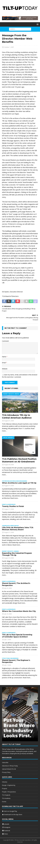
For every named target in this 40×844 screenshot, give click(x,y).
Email (4, 363)
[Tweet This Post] (8, 301)
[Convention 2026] (20, 19)
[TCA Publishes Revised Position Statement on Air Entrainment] (20, 446)
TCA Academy (6, 798)
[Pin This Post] (17, 301)
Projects (4, 788)
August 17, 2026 (9, 486)
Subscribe (5, 762)
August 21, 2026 (9, 421)
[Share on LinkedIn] (13, 301)
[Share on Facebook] (4, 301)
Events (4, 802)
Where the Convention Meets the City (19, 611)
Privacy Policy (6, 772)
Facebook (7, 831)
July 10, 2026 (8, 614)
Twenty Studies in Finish (13, 506)
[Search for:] (20, 29)
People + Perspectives (9, 792)
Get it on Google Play (10, 811)
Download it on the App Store (13, 814)
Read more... (22, 603)
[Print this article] (26, 301)
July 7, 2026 (7, 639)
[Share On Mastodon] (35, 301)
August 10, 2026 (9, 558)
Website (4, 369)
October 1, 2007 (9, 47)
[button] (37, 24)
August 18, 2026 (9, 464)
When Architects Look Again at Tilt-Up (19, 483)
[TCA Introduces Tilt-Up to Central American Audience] (20, 402)
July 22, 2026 (8, 588)
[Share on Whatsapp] (31, 301)
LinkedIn (6, 824)
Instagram (7, 827)
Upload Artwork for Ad (9, 769)
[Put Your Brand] (20, 740)
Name (4, 357)
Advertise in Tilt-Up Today (10, 766)
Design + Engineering (8, 785)
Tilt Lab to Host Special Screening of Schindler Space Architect (17, 636)
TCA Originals (6, 795)
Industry (4, 782)
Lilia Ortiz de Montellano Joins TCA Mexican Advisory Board (17, 529)
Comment (5, 341)
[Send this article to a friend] (22, 301)
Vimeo (6, 834)
